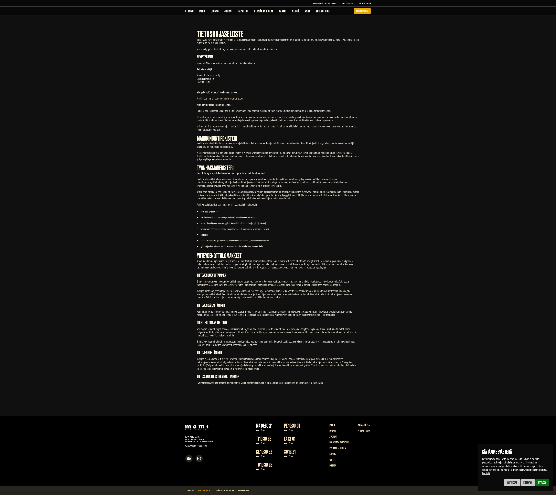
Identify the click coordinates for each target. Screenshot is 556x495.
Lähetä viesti (365, 3)
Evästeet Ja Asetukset (225, 490)
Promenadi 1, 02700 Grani (324, 3)
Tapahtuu (243, 11)
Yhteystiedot (323, 11)
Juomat (228, 11)
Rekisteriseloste (205, 490)
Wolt (307, 11)
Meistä (295, 11)
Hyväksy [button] (542, 482)
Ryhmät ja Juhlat (263, 11)
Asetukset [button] (512, 482)
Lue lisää (486, 473)
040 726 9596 (347, 3)
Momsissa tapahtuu (339, 442)
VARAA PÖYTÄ (364, 425)
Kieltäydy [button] (527, 482)
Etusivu (189, 11)
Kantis (282, 11)
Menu (202, 11)
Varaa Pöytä (362, 10)
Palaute (191, 490)
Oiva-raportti (243, 490)
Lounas (215, 11)
